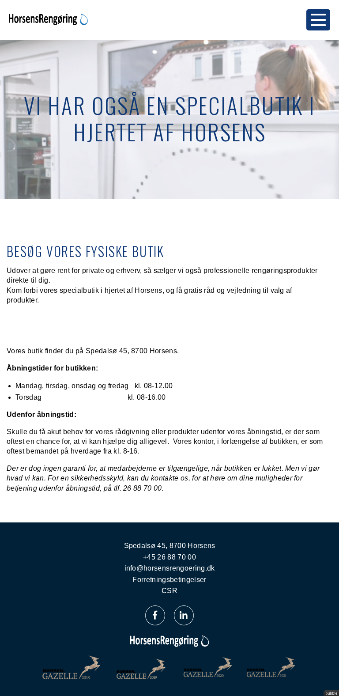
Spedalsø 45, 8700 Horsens (169, 545)
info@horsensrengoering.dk (169, 568)
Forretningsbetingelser (169, 579)
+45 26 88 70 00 (169, 557)
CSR (169, 590)
